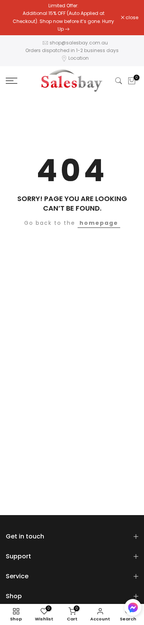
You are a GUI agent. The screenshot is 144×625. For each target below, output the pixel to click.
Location (78, 58)
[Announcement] (63, 17)
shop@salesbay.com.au (79, 42)
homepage (98, 223)
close (131, 17)
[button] (132, 609)
